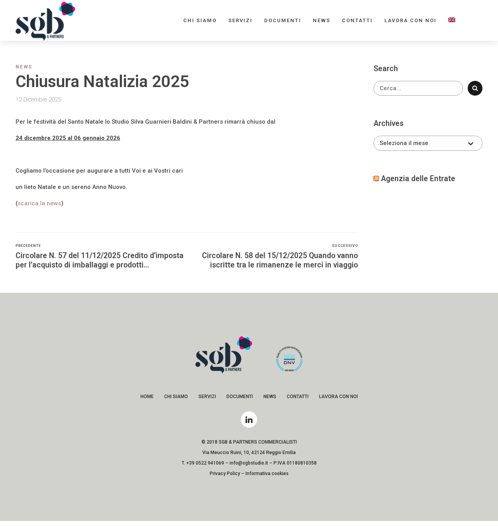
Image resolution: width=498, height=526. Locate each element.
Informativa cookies (267, 473)
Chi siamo (200, 20)
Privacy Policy (225, 473)
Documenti (282, 20)
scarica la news (39, 203)
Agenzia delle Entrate (418, 178)
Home (147, 396)
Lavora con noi (410, 20)
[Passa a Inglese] (451, 20)
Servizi (240, 20)
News (321, 20)
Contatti (357, 20)
